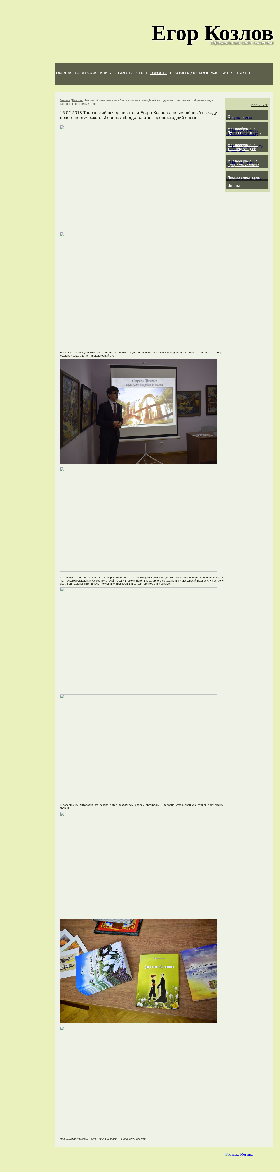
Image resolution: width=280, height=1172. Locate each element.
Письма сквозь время (245, 178)
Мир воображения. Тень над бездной (243, 147)
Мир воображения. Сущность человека (243, 163)
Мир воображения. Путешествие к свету (244, 131)
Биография (86, 73)
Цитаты (234, 185)
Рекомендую (183, 73)
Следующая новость (104, 1139)
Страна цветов (240, 116)
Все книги (259, 105)
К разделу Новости (133, 1139)
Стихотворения (131, 73)
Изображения (213, 73)
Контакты (240, 73)
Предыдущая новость (74, 1139)
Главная (64, 73)
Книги (106, 73)
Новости (158, 73)
